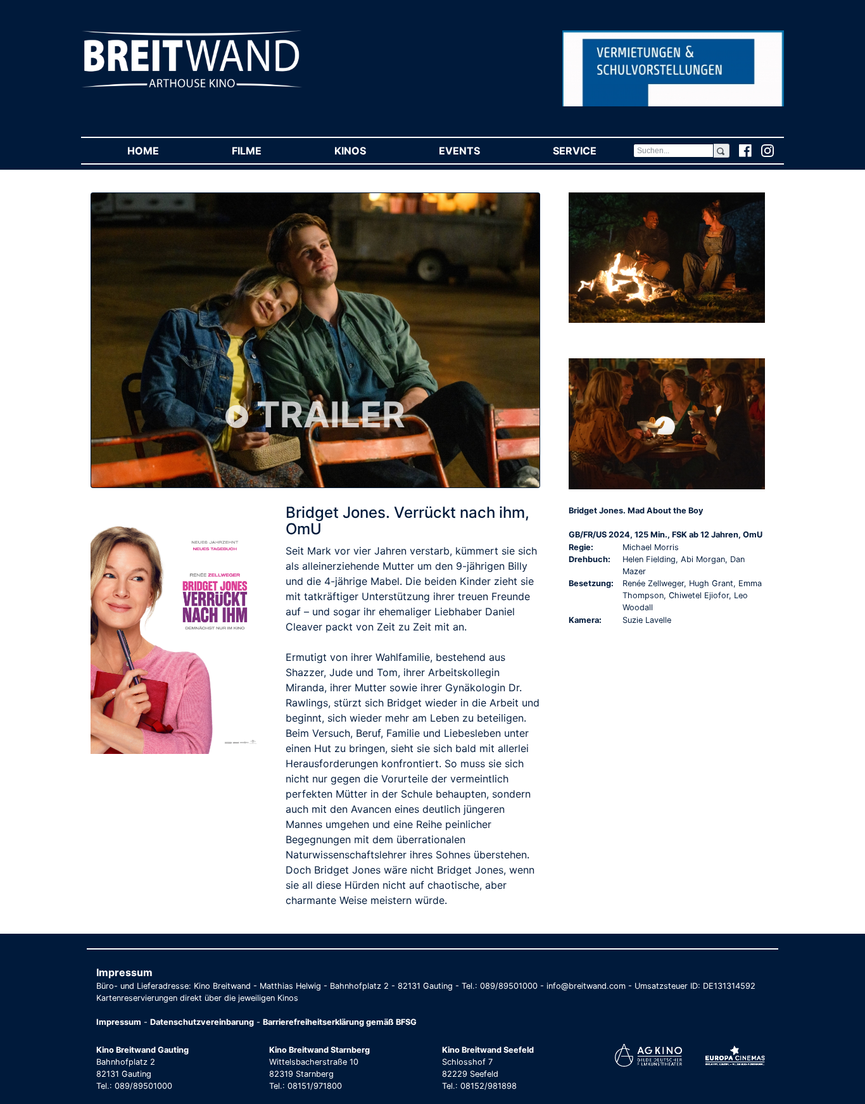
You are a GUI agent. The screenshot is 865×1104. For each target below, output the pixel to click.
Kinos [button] (368, 150)
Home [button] (161, 150)
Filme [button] (265, 150)
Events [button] (477, 150)
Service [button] (593, 150)
